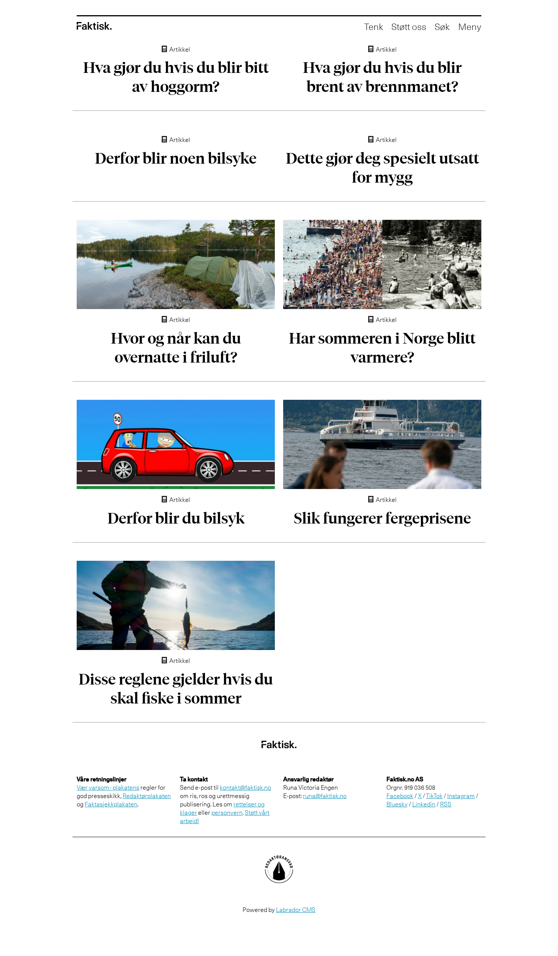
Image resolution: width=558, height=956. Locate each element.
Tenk (373, 26)
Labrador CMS (295, 910)
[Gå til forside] (94, 26)
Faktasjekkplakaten (111, 804)
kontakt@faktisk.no (245, 787)
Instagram (461, 796)
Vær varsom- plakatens (108, 787)
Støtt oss (408, 26)
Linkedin (423, 804)
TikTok (434, 796)
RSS (445, 804)
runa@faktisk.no (325, 796)
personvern (227, 812)
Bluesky (397, 804)
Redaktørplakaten (147, 796)
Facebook (399, 796)
